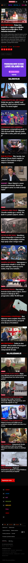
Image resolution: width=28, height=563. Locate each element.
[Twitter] (4, 49)
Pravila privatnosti (6, 533)
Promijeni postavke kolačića (9, 536)
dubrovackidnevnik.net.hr (7, 553)
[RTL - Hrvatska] (4, 541)
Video (7, 513)
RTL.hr (3, 546)
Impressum (5, 527)
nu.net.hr (23, 553)
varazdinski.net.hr (6, 552)
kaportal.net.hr (19, 550)
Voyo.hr (11, 546)
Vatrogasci (8, 54)
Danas (8, 490)
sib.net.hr (13, 550)
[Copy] (11, 49)
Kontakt (13, 533)
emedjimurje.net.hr (6, 550)
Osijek (3, 54)
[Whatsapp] (7, 49)
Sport (7, 494)
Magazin (8, 501)
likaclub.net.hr (5, 555)
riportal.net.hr (14, 552)
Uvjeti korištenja (6, 530)
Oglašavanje (11, 527)
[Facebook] (2, 49)
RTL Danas (17, 46)
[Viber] (9, 49)
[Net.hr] (11, 541)
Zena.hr (7, 546)
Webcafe (8, 505)
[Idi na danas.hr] (13, 1)
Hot (7, 497)
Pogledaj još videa (7, 480)
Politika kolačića (14, 530)
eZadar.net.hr (17, 553)
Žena (7, 509)
